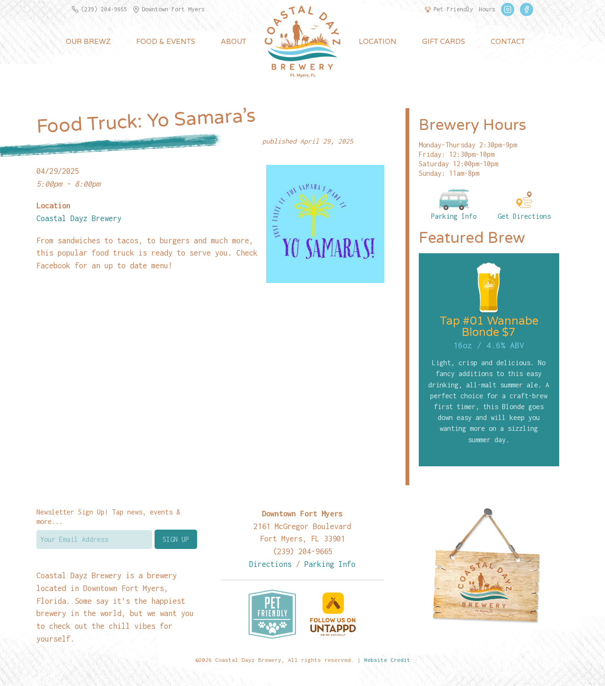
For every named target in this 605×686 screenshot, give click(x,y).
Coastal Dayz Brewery (78, 218)
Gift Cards (443, 41)
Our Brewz (88, 41)
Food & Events (165, 41)
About (233, 41)
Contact (508, 41)
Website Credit (387, 659)
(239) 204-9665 (104, 9)
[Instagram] (507, 9)
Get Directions (524, 216)
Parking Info (453, 216)
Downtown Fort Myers (173, 9)
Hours (487, 9)
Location (378, 41)
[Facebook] (526, 9)
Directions (270, 563)
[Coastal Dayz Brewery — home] (302, 41)
